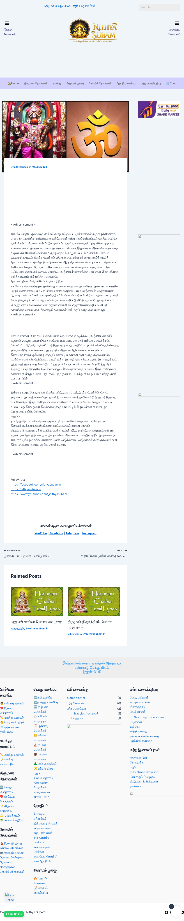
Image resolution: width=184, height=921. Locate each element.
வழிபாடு (135, 726)
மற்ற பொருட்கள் (76, 708)
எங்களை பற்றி (138, 758)
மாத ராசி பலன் (42, 828)
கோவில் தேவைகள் (100, 83)
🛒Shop (171, 83)
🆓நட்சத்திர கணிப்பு (46, 702)
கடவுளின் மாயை (140, 702)
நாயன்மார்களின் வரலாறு (144, 736)
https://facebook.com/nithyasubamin (36, 484)
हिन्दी (92, 6)
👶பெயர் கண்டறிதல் (12, 722)
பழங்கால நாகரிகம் (141, 740)
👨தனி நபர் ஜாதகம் (12, 703)
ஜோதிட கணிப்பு (126, 83)
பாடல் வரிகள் (138, 711)
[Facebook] (166, 912)
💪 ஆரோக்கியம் (10, 815)
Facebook (56, 533)
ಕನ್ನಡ (75, 6)
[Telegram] (182, 912)
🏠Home (13, 83)
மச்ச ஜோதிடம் (42, 861)
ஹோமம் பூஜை (75, 83)
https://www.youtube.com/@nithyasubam (39, 494)
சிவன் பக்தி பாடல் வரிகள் (149, 717)
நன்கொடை (137, 786)
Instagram (89, 533)
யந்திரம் (78, 718)
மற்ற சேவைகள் (76, 703)
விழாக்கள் (136, 722)
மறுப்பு (133, 767)
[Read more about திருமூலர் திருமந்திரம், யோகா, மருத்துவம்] (94, 601)
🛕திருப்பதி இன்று (11, 843)
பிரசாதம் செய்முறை (12, 857)
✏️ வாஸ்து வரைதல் (12, 717)
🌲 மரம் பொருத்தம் (45, 763)
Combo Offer (76, 698)
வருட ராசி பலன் (43, 833)
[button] (24, 23)
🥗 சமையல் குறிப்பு (11, 820)
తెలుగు (68, 6)
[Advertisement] (92, 66)
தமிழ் (47, 6)
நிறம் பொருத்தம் (43, 778)
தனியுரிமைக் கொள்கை (144, 772)
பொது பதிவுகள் (139, 697)
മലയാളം (57, 6)
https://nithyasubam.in (26, 489)
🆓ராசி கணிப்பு (43, 697)
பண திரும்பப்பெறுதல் (142, 777)
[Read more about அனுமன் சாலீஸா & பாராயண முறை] (37, 601)
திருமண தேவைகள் (36, 83)
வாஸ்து (57, 83)
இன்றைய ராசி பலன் (46, 823)
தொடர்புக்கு (137, 762)
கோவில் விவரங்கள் (11, 848)
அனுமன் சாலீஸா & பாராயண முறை (36, 622)
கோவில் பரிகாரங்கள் (12, 871)
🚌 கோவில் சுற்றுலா (12, 852)
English (84, 6)
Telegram (72, 533)
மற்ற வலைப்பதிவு (151, 83)
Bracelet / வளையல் (85, 713)
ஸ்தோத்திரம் (17, 628)
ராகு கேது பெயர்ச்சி (45, 856)
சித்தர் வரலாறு (139, 731)
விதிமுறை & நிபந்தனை (144, 781)
